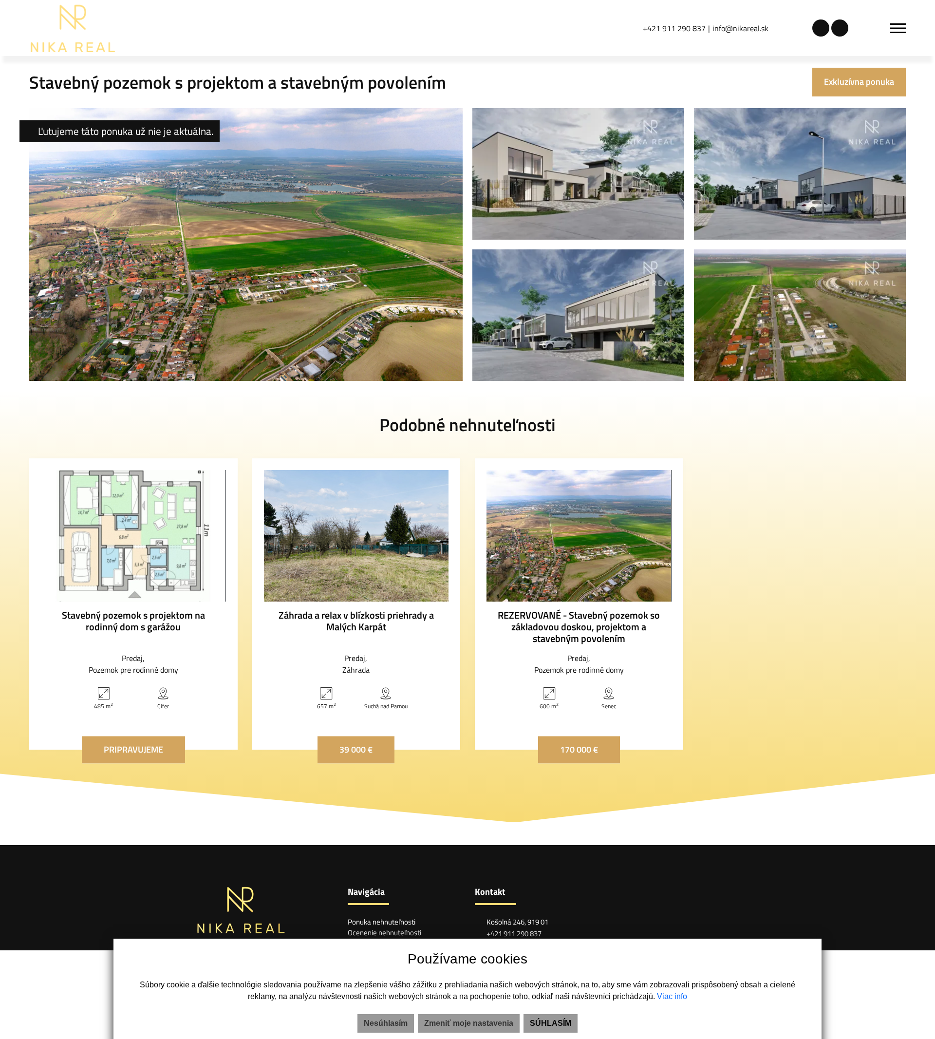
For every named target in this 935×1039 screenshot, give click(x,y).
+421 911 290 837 (674, 28)
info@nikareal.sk (740, 28)
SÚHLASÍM (550, 1023)
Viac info (672, 996)
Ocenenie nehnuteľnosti (384, 932)
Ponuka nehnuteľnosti (381, 921)
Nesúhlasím (386, 1023)
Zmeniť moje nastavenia (468, 1023)
